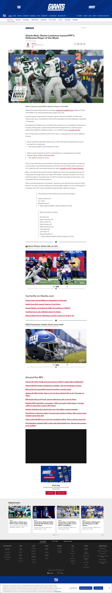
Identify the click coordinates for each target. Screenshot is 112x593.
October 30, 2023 (53, 146)
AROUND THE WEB (102, 545)
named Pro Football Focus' (65, 110)
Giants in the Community (102, 550)
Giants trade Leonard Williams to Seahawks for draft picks (46, 300)
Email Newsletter (7, 557)
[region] (56, 588)
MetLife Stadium (102, 548)
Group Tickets (86, 567)
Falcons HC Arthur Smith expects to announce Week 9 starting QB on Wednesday (54, 382)
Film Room (33, 559)
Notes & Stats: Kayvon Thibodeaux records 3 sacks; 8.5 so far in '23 (50, 315)
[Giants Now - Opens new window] (30, 28)
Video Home (33, 548)
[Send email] (81, 44)
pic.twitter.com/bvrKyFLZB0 (45, 155)
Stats (73, 555)
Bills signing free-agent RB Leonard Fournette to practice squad (48, 389)
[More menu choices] (67, 15)
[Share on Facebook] (75, 44)
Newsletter (21, 558)
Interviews (34, 553)
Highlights (33, 550)
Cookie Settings (73, 588)
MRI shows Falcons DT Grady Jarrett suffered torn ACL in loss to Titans (51, 399)
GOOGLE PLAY (61, 493)
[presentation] (103, 535)
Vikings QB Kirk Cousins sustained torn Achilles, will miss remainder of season (53, 385)
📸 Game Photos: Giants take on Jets (42, 246)
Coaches (72, 550)
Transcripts (20, 560)
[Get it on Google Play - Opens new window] (61, 573)
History (46, 558)
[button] (56, 446)
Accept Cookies (98, 588)
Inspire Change (102, 553)
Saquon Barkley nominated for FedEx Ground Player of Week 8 (48, 308)
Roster (72, 548)
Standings (72, 558)
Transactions (72, 560)
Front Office (72, 553)
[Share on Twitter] (78, 44)
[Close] (109, 588)
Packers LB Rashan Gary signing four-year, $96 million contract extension (52, 409)
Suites (86, 564)
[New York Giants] (56, 580)
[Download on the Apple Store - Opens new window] (50, 573)
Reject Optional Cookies (85, 588)
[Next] (67, 286)
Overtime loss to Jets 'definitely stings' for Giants (43, 312)
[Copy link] (84, 44)
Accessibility (7, 554)
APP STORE (50, 493)
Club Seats (86, 562)
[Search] (76, 16)
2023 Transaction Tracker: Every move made (44, 324)
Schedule (59, 548)
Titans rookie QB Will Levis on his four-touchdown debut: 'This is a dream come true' (56, 419)
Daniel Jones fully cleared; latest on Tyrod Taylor (43, 304)
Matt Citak (34, 43)
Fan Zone (7, 559)
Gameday (47, 552)
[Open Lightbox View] (56, 271)
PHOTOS (46, 545)
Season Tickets (86, 555)
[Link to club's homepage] (4, 15)
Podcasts (34, 562)
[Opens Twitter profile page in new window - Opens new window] (32, 47)
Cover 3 (20, 552)
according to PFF (74, 130)
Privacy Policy (7, 552)
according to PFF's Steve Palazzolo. (72, 168)
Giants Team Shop (102, 559)
